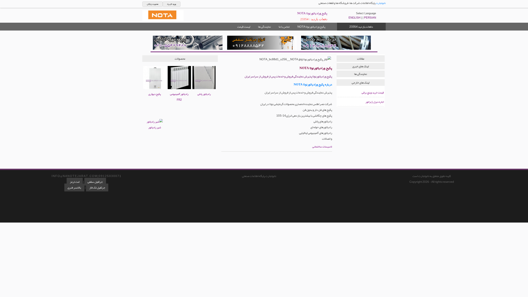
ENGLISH (354, 17)
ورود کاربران (171, 4)
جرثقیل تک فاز (97, 187)
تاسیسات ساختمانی (322, 146)
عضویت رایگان (152, 4)
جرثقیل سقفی (95, 182)
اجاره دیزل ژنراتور (374, 102)
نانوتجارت (381, 3)
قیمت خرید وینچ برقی (373, 92)
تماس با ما (284, 26)
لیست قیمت (243, 26)
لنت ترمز (74, 182)
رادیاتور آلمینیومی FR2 (179, 97)
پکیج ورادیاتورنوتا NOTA (311, 26)
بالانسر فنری (74, 187)
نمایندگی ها (264, 26)
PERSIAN (370, 17)
